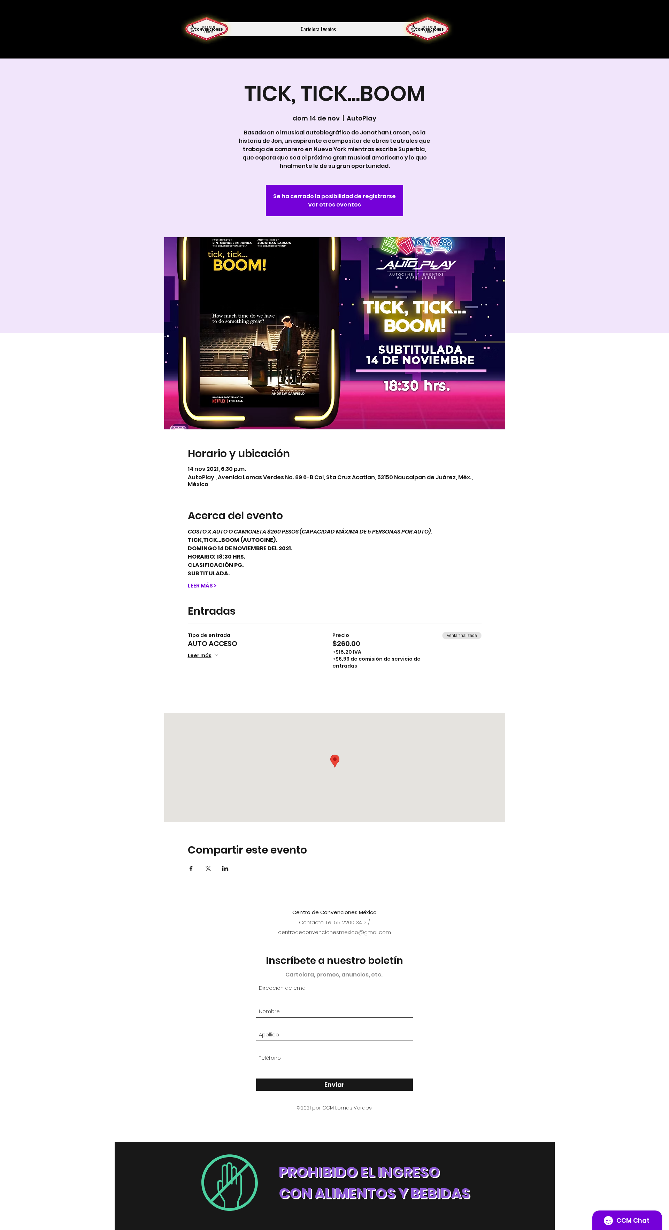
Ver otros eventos (334, 205)
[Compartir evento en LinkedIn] (225, 868)
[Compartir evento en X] (208, 868)
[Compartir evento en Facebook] (191, 868)
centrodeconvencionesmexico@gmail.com (334, 932)
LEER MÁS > (202, 586)
